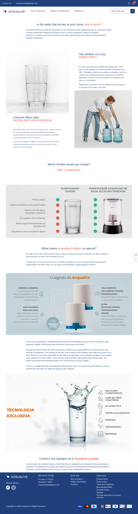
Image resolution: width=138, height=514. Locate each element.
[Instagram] (14, 488)
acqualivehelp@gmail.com (26, 3)
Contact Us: (7, 3)
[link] (37, 81)
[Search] (122, 11)
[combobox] (120, 11)
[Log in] (129, 3)
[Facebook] (8, 488)
